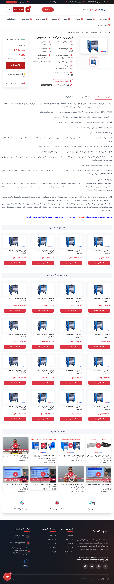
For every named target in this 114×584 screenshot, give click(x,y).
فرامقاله (70, 544)
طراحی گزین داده (19, 580)
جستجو (47, 9)
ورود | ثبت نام (18, 9)
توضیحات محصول (104, 97)
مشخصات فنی (87, 97)
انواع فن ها (85, 32)
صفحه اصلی (69, 536)
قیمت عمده (52, 536)
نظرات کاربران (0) (70, 97)
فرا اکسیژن (107, 32)
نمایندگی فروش (51, 540)
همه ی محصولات (96, 32)
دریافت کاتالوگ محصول (61, 81)
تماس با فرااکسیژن (67, 552)
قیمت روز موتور (51, 544)
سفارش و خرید (98, 263)
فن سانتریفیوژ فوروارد (73, 32)
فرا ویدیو (70, 548)
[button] (104, 19)
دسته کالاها (69, 540)
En (9, 9)
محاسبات (53, 548)
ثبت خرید (14, 65)
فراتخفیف (53, 552)
